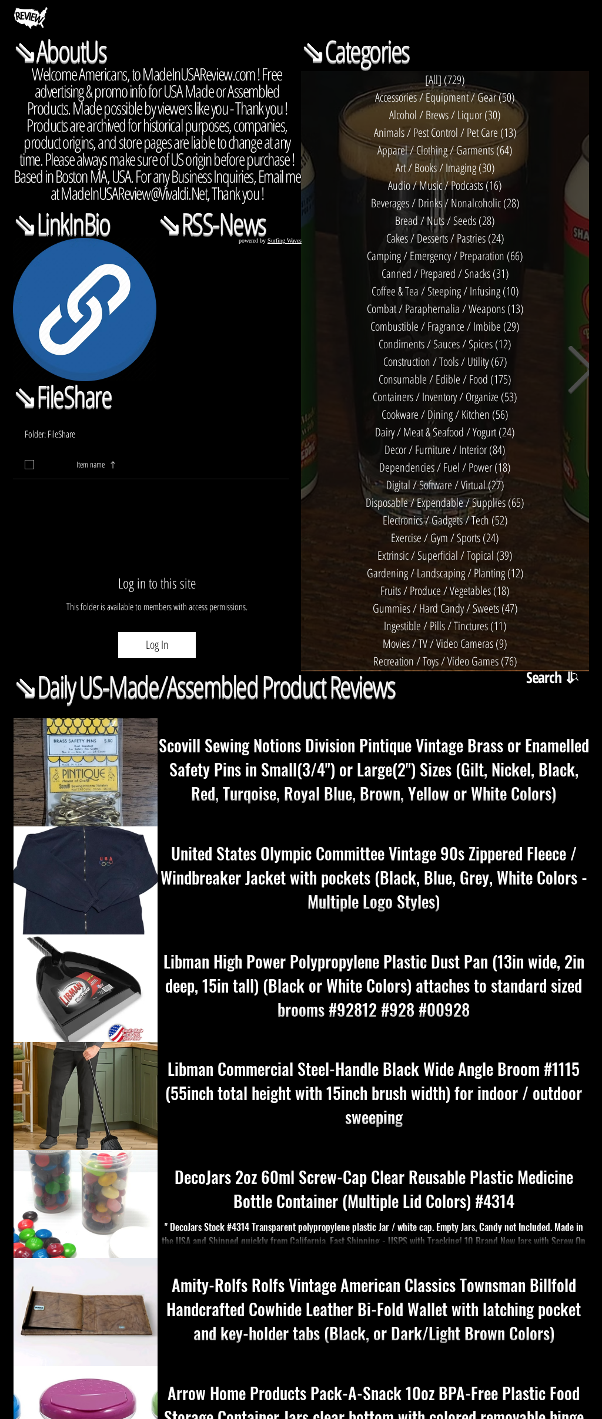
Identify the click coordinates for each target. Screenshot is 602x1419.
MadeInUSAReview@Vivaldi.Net (134, 192)
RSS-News (223, 223)
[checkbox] (29, 464)
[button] (282, 465)
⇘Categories (355, 50)
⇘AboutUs (59, 50)
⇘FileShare (62, 396)
